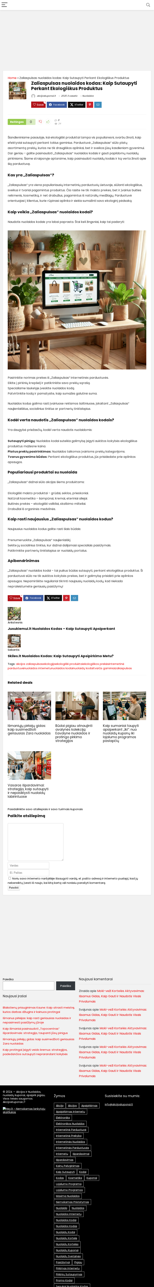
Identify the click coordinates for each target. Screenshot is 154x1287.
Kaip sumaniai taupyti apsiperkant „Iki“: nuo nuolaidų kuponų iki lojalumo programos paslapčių (121, 733)
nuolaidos (78, 1208)
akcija (59, 1105)
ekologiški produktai (69, 664)
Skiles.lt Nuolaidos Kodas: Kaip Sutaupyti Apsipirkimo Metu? (61, 656)
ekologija (49, 664)
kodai (82, 1172)
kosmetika (75, 1178)
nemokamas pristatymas (72, 1202)
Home (12, 78)
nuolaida (61, 1208)
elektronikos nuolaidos (70, 1124)
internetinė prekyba (69, 1136)
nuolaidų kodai (83, 668)
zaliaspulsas (123, 668)
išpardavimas (64, 1160)
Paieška (8, 979)
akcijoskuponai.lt (46, 95)
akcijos (72, 1105)
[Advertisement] (77, 38)
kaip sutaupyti (65, 1172)
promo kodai (64, 1280)
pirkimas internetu (68, 1268)
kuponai (92, 1178)
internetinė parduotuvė (71, 1130)
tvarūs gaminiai (104, 668)
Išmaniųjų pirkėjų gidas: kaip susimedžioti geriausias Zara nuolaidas (29, 729)
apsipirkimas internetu (70, 1111)
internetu (62, 1154)
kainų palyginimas (67, 1166)
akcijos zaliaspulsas (29, 664)
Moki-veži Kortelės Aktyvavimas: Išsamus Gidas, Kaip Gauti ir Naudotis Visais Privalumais (111, 996)
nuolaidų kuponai (67, 1250)
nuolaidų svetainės (68, 1256)
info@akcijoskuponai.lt (119, 1104)
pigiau (78, 1262)
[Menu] (4, 5)
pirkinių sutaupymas (69, 1274)
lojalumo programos (69, 1190)
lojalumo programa (69, 1184)
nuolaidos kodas (66, 1226)
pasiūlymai (63, 1262)
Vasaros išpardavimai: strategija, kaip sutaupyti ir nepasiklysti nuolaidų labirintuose (28, 791)
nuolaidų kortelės (67, 1244)
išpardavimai (81, 1154)
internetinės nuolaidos (70, 1142)
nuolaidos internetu (37, 668)
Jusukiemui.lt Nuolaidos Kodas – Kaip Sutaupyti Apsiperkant (61, 628)
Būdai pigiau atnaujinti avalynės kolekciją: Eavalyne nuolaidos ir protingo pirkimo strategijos (73, 733)
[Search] (148, 5)
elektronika (63, 1118)
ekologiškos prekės (96, 664)
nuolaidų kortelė (66, 1238)
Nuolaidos (88, 95)
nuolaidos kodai (62, 668)
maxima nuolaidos (68, 1196)
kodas (60, 1178)
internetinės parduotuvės (72, 1148)
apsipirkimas (89, 1105)
